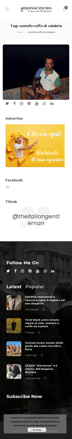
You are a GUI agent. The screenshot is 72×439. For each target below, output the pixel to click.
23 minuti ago (31, 309)
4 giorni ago (31, 355)
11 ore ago (29, 332)
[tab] (13, 286)
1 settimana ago (32, 378)
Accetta (37, 429)
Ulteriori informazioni (46, 425)
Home (20, 32)
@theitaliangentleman (36, 219)
